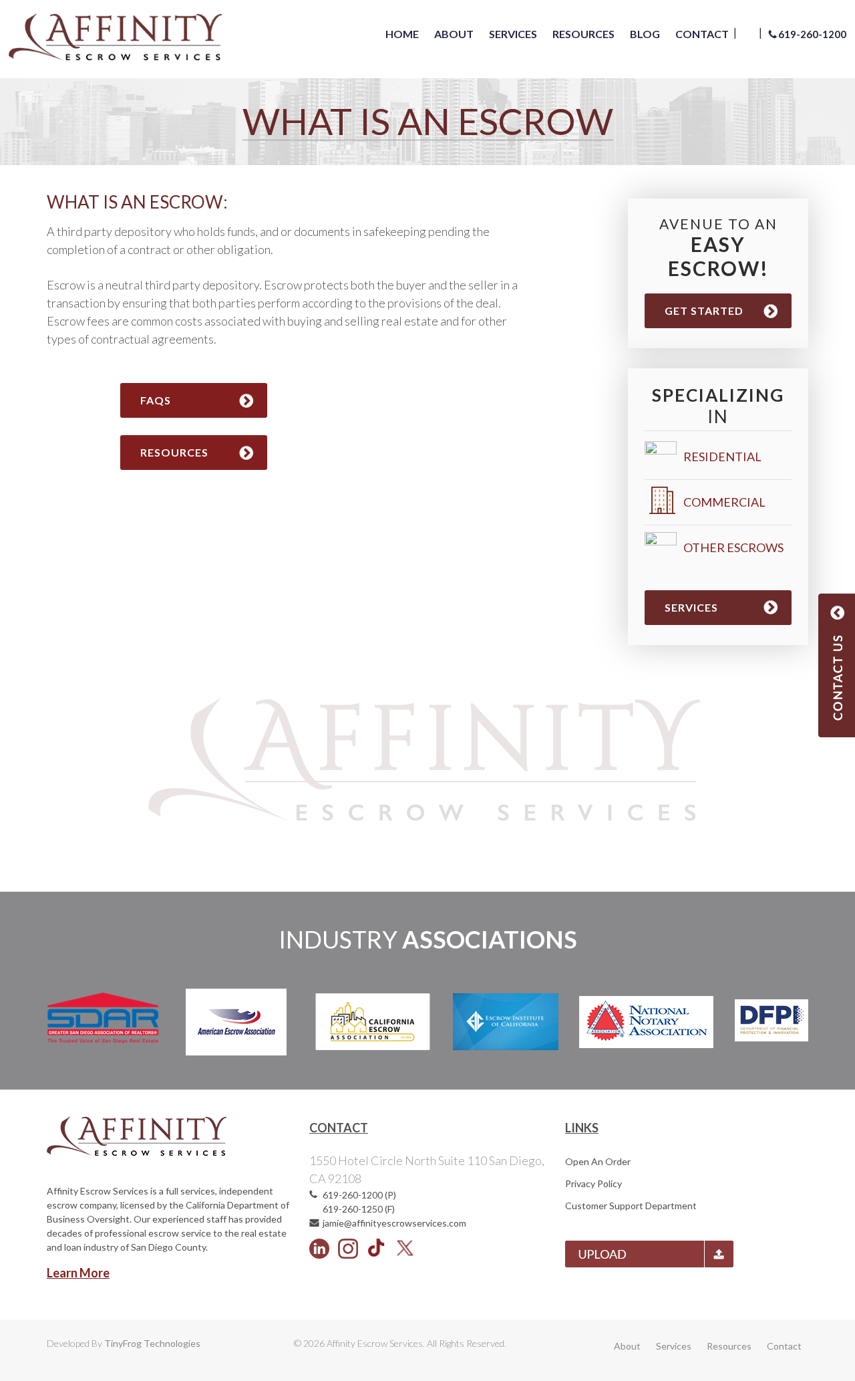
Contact (784, 1346)
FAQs (155, 400)
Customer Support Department (631, 1205)
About (627, 1346)
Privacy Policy (593, 1183)
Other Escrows (733, 547)
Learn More (78, 1272)
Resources (174, 452)
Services (691, 607)
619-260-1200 (812, 34)
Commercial (724, 502)
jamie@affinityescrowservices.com (394, 1223)
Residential (722, 456)
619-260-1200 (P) (359, 1195)
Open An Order (598, 1161)
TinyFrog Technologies (152, 1343)
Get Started (704, 310)
